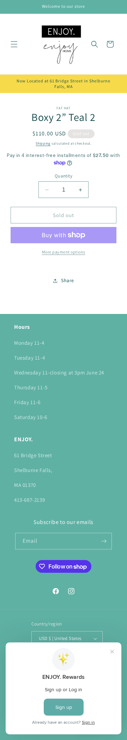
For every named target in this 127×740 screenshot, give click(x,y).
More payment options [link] (63, 252)
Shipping (43, 143)
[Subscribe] (103, 541)
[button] (14, 44)
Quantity (63, 176)
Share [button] (67, 280)
